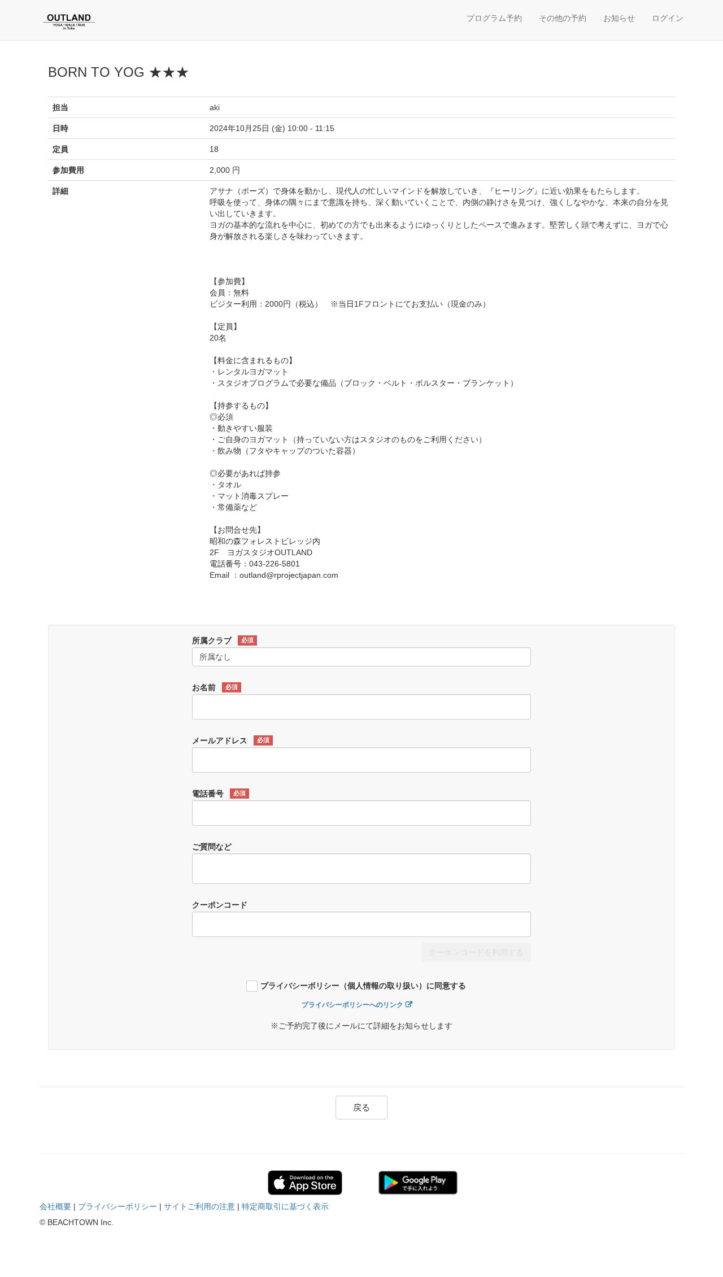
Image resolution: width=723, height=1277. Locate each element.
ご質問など (212, 847)
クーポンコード (219, 905)
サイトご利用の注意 (199, 1206)
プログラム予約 (494, 18)
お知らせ (619, 18)
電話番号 (219, 793)
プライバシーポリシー (117, 1206)
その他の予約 (562, 18)
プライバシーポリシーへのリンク (352, 1004)
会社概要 (55, 1206)
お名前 (215, 687)
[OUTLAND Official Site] (93, 21)
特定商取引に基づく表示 (285, 1206)
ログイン (667, 18)
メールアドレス (230, 740)
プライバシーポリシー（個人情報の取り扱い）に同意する (363, 986)
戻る (361, 1107)
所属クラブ (223, 640)
